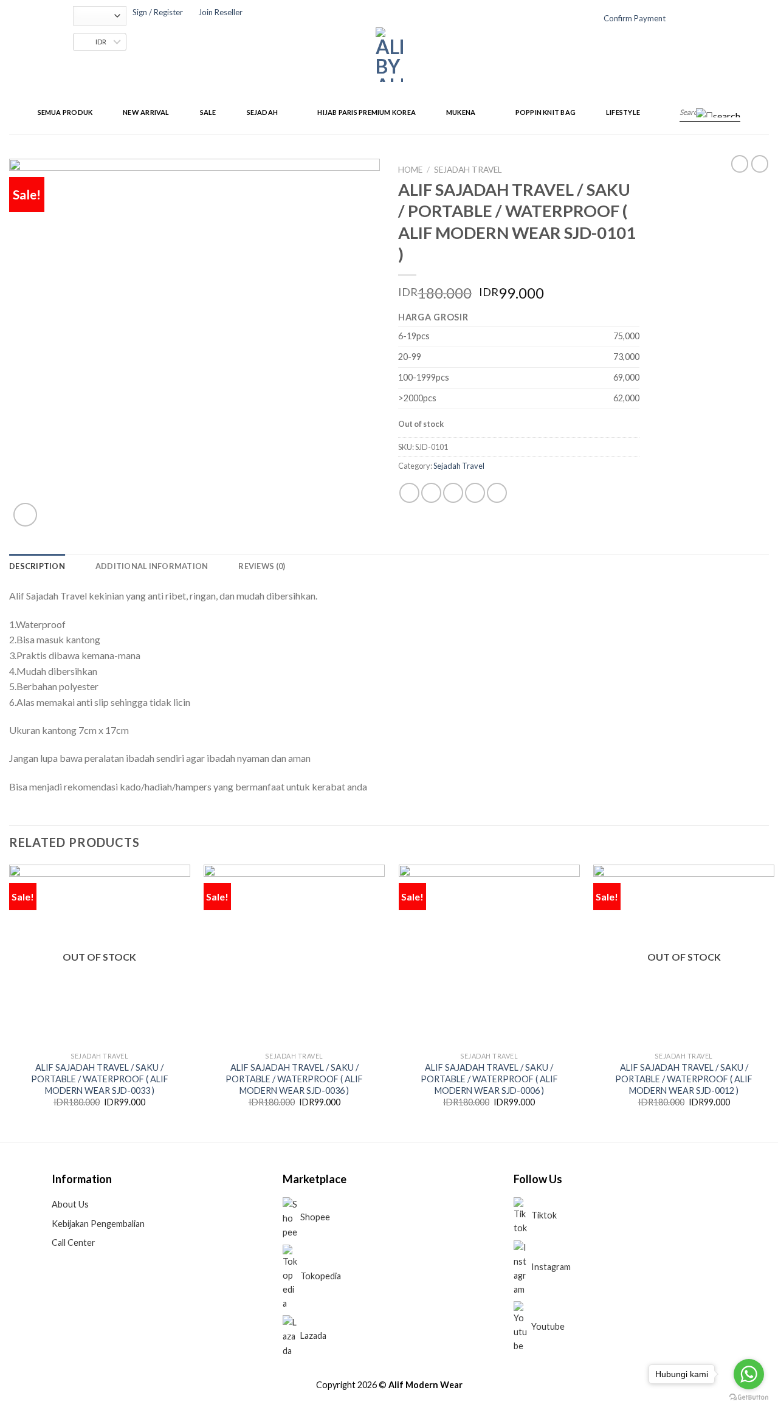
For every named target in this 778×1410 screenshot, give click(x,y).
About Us (70, 1204)
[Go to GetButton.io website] (748, 1397)
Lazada (313, 1335)
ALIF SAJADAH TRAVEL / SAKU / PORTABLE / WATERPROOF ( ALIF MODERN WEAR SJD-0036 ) (294, 1078)
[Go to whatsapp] (749, 1374)
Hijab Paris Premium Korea (366, 112)
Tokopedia (320, 1276)
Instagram (551, 1267)
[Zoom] (25, 515)
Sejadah (262, 112)
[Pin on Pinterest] (475, 493)
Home (410, 170)
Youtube (548, 1326)
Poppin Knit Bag (545, 112)
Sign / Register (158, 12)
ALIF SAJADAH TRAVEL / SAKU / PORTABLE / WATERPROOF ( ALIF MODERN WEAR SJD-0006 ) (489, 1078)
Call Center (73, 1242)
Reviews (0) (261, 566)
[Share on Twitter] (431, 493)
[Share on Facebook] (409, 493)
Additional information (151, 566)
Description (37, 566)
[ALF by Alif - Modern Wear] (389, 54)
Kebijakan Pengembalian (98, 1223)
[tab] (37, 566)
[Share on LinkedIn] (497, 493)
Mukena (460, 112)
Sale (208, 112)
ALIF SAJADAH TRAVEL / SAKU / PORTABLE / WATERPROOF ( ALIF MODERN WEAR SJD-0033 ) (99, 1078)
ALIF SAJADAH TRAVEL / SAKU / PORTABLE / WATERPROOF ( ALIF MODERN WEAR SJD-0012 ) (683, 1078)
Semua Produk (65, 112)
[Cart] (693, 19)
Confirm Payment (635, 18)
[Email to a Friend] (453, 493)
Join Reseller (220, 12)
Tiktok (544, 1215)
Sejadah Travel (468, 170)
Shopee (315, 1217)
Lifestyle (623, 112)
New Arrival (146, 112)
